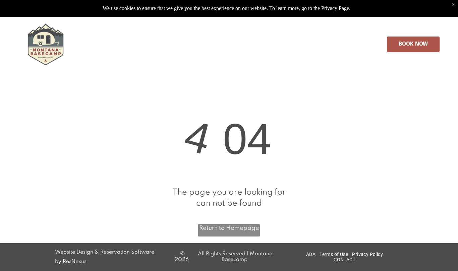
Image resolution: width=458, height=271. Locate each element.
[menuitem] (105, 44)
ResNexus (75, 261)
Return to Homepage (229, 228)
